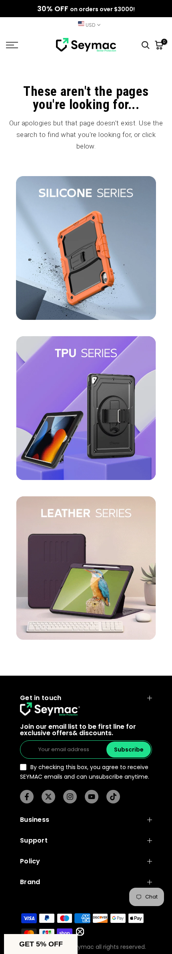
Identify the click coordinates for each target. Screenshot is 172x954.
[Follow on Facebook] (27, 796)
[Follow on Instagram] (70, 796)
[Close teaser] (80, 932)
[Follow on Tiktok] (113, 796)
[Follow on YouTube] (91, 796)
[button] (41, 944)
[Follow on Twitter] (48, 796)
